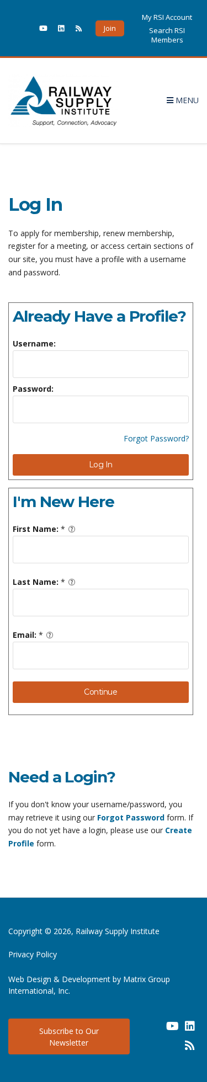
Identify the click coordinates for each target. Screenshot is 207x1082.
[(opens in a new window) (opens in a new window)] (154, 1030)
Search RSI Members (167, 34)
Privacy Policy (32, 954)
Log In (101, 465)
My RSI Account (167, 17)
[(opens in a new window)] (25, 28)
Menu (186, 100)
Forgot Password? (156, 438)
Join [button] (110, 28)
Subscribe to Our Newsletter (69, 1037)
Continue (100, 692)
